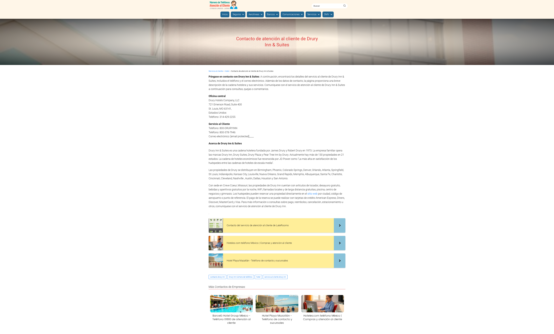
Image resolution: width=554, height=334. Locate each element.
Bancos (271, 14)
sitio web (312, 193)
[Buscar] (344, 5)
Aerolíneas (254, 14)
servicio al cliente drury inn (275, 277)
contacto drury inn (217, 277)
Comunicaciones (291, 14)
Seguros (237, 14)
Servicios (311, 14)
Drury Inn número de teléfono (240, 277)
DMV (326, 14)
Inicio (225, 14)
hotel (258, 277)
